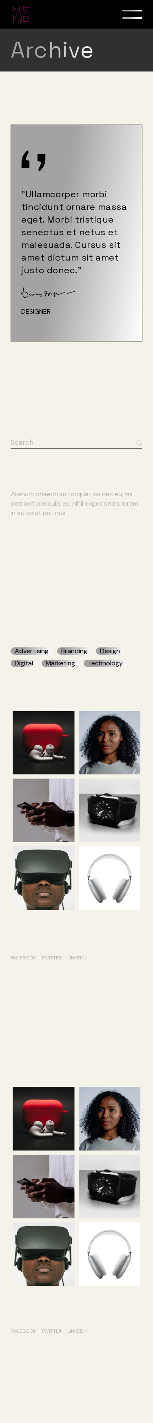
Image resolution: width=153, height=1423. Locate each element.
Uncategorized (31, 599)
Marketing (60, 663)
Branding (74, 651)
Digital (24, 663)
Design (19, 586)
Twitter (51, 958)
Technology (105, 663)
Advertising (32, 651)
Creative (22, 573)
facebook (23, 958)
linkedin (77, 958)
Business (22, 559)
